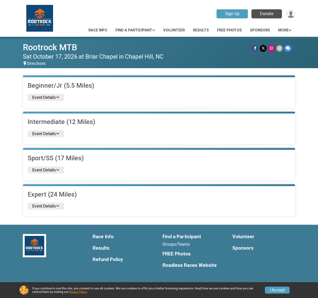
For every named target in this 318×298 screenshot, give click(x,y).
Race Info (97, 30)
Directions (36, 63)
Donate (267, 13)
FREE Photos (229, 30)
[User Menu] (291, 14)
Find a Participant (133, 30)
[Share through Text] (287, 48)
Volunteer (174, 30)
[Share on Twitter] (263, 48)
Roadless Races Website (189, 265)
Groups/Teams (176, 244)
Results (201, 30)
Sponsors (260, 30)
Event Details (44, 97)
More (283, 30)
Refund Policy (108, 259)
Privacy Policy (78, 292)
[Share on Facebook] (255, 48)
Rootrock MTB (50, 47)
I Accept (277, 290)
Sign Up (232, 13)
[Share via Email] (279, 48)
